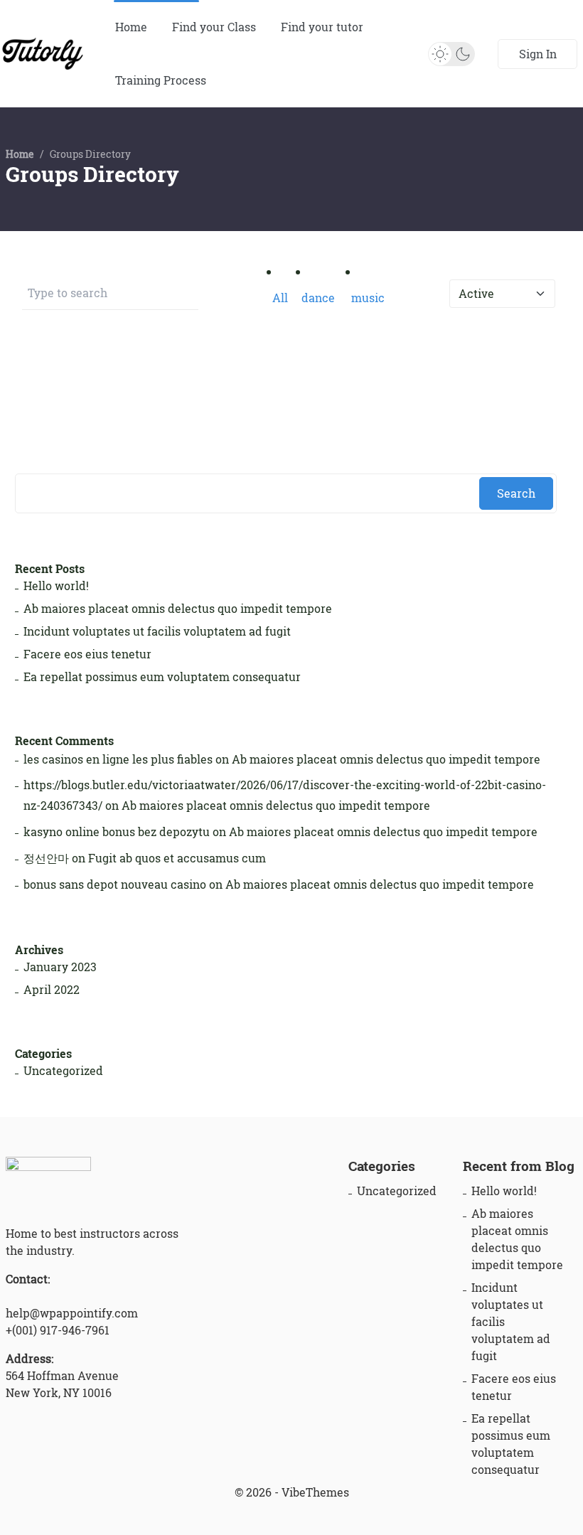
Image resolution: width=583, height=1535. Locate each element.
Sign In (538, 54)
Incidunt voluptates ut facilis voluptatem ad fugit (157, 631)
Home (131, 27)
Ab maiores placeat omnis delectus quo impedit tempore (177, 608)
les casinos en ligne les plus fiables (118, 759)
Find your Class (214, 27)
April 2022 (51, 990)
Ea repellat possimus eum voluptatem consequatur (162, 677)
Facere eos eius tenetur (87, 654)
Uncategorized (63, 1071)
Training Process (160, 80)
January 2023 (60, 967)
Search (516, 493)
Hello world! (56, 586)
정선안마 (46, 858)
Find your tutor (322, 27)
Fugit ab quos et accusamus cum (177, 858)
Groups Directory (92, 174)
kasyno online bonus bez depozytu (116, 832)
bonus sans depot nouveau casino (114, 884)
